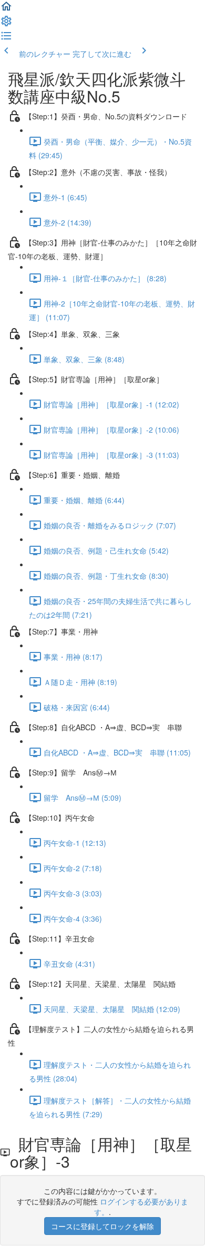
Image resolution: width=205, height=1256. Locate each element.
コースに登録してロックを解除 (102, 1226)
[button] (6, 9)
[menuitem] (6, 24)
